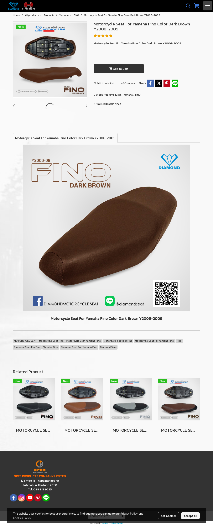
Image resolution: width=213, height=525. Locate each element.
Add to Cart (120, 69)
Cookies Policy (22, 518)
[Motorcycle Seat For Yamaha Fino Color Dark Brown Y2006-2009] (50, 60)
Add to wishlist (105, 83)
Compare (129, 83)
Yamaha (128, 95)
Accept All (190, 516)
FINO (138, 95)
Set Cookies (168, 516)
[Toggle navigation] (207, 5)
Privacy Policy (128, 513)
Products (115, 95)
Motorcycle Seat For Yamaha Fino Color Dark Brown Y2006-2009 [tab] (65, 137)
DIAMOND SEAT (112, 104)
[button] (187, 6)
